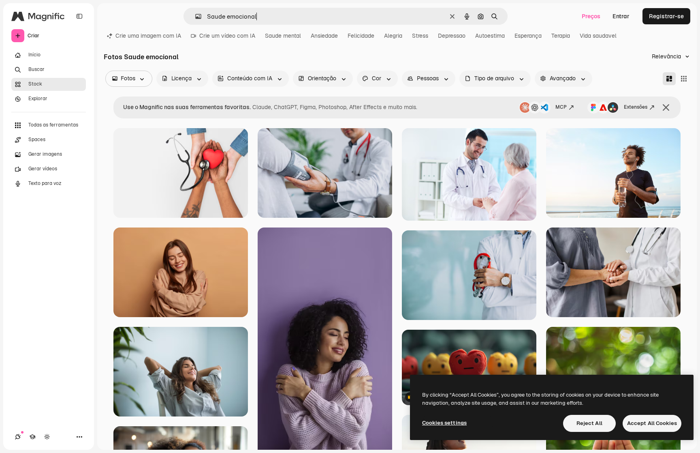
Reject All (589, 423)
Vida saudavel (598, 35)
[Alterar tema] (47, 436)
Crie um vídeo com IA (227, 35)
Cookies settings (444, 422)
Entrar (621, 16)
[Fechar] (666, 107)
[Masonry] (669, 78)
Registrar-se (666, 16)
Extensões (635, 107)
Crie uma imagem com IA (148, 35)
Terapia (560, 35)
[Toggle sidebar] (79, 16)
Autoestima (490, 35)
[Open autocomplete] (195, 16)
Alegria (393, 35)
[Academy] (32, 436)
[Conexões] (17, 436)
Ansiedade (324, 35)
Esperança (528, 35)
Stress (420, 35)
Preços (591, 16)
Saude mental (283, 35)
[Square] (683, 78)
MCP (561, 107)
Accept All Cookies (652, 423)
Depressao (451, 35)
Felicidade (361, 35)
